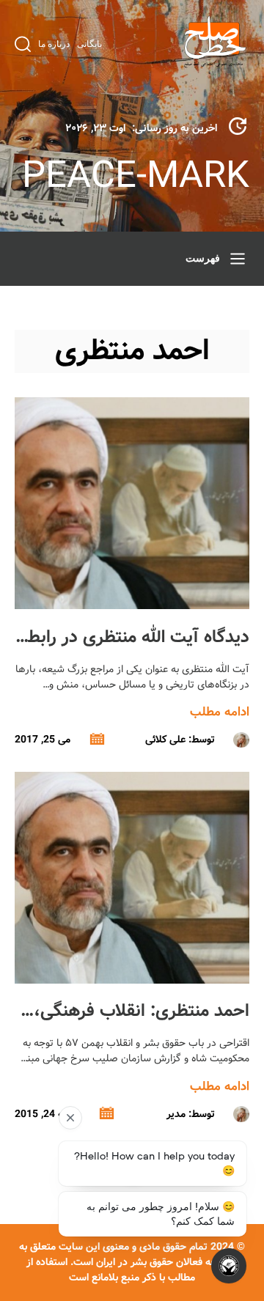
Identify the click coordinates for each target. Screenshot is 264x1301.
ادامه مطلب (219, 712)
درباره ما (54, 44)
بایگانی (89, 44)
